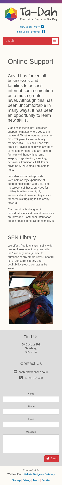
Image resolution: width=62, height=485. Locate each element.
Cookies (46, 480)
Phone (31, 406)
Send (53, 458)
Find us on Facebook (29, 31)
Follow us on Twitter (29, 26)
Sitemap (16, 480)
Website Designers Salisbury (39, 474)
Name (31, 393)
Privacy (27, 480)
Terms (36, 480)
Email (31, 419)
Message (31, 431)
